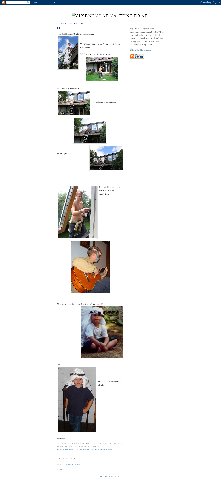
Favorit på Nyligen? (110, 477)
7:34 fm (88, 443)
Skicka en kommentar (68, 465)
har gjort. (107, 449)
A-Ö (67, 438)
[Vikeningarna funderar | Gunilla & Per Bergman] (110, 15)
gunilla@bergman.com (143, 50)
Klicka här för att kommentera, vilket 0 (79, 449)
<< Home (61, 469)
